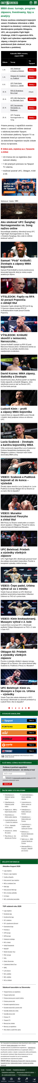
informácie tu (31, 1047)
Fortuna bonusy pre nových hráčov (14, 998)
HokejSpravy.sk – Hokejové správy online (10, 797)
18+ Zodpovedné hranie (9, 1075)
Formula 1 (7, 929)
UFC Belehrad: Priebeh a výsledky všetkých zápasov (15, 552)
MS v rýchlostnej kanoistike (11, 899)
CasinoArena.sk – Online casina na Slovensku (26, 804)
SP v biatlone (8, 920)
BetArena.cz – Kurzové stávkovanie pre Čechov (27, 834)
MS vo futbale (8, 980)
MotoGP (6, 948)
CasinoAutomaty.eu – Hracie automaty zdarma (27, 797)
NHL (5, 958)
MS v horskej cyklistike (10, 893)
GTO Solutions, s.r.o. (25, 1075)
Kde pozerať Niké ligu (10, 890)
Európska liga (8, 914)
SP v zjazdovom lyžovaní (11, 923)
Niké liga (6, 886)
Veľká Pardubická (9, 945)
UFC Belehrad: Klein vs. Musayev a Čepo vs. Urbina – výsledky (18, 691)
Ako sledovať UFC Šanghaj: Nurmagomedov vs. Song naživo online (18, 225)
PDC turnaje (7, 955)
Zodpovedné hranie (16, 1063)
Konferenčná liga (9, 917)
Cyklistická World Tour (10, 964)
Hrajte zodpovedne (12, 1045)
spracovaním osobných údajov (22, 778)
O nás (2, 1070)
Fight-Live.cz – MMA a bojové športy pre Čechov (27, 841)
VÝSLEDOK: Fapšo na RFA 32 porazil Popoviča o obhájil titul (17, 299)
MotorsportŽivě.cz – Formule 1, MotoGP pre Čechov (27, 848)
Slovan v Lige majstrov (10, 874)
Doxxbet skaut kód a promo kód (13, 1007)
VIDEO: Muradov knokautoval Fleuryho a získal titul (14, 516)
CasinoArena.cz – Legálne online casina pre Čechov (26, 826)
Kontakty (8, 1070)
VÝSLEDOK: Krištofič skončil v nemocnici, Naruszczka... (14, 338)
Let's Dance (7, 971)
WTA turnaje (7, 936)
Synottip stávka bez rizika (11, 1011)
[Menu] (35, 2)
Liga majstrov (8, 871)
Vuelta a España (8, 877)
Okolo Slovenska (9, 961)
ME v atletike (7, 977)
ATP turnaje (7, 933)
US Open (6, 896)
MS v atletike (7, 974)
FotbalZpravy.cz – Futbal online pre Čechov (26, 812)
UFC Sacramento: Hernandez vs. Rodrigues (16, 108)
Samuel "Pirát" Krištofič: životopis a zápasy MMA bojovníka (16, 263)
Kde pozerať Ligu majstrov (11, 880)
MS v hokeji (7, 942)
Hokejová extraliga (9, 939)
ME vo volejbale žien (10, 883)
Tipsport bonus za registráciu (12, 992)
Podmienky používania (8, 1072)
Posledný (29, 708)
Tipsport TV (7, 1020)
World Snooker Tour (9, 952)
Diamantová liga (8, 926)
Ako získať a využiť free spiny (12, 1029)
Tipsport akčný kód (9, 995)
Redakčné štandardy (19, 1070)
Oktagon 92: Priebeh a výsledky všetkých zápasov (13, 654)
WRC (5, 967)
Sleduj (31, 70)
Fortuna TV (7, 1017)
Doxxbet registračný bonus (11, 1004)
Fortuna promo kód (9, 1001)
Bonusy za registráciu (10, 1026)
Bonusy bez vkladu (9, 1023)
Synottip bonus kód (9, 1014)
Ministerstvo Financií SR (18, 1061)
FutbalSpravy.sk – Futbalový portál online (10, 804)
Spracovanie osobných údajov (25, 1072)
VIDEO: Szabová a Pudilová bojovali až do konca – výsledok (18, 480)
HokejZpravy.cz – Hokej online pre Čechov (26, 819)
